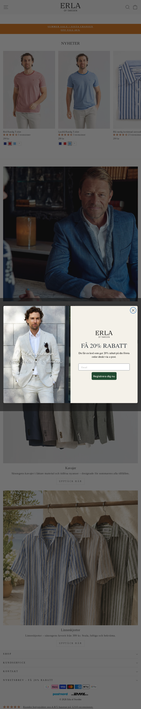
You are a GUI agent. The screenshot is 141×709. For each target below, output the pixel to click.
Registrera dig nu (104, 376)
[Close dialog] (133, 310)
